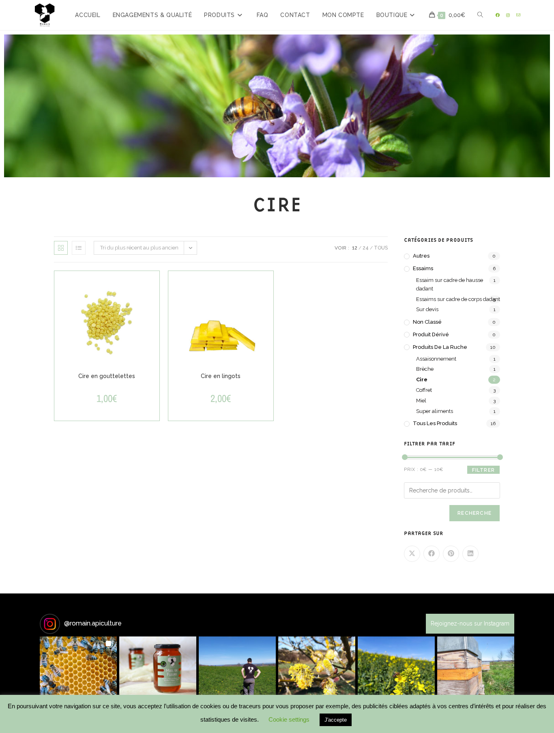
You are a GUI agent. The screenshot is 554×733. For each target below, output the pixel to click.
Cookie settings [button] (288, 719)
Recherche (474, 513)
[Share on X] (412, 554)
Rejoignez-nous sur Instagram (470, 623)
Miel (421, 401)
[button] (78, 675)
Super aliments (434, 411)
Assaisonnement (436, 359)
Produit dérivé (431, 334)
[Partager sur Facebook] (431, 554)
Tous (381, 248)
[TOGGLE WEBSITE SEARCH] (480, 15)
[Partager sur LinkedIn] (470, 554)
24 (366, 248)
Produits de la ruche (440, 347)
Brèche (425, 369)
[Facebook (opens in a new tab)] (497, 15)
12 (354, 248)
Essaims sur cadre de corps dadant (458, 299)
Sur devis (427, 309)
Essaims (423, 268)
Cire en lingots (220, 376)
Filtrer (483, 470)
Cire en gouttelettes (106, 376)
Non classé (427, 322)
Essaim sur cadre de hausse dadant (449, 284)
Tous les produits (435, 423)
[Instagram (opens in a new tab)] (508, 15)
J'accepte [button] (335, 720)
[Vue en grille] (61, 248)
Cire (421, 379)
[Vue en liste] (79, 248)
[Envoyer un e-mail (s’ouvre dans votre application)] (518, 15)
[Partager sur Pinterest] (451, 554)
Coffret (424, 390)
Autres (421, 256)
